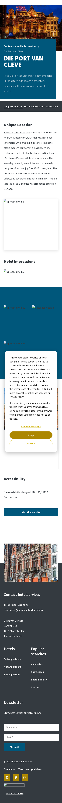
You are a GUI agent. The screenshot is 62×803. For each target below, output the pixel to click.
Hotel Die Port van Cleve (17, 132)
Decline (31, 443)
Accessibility (53, 106)
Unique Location (13, 106)
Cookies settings (31, 426)
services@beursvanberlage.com (24, 610)
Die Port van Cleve (14, 51)
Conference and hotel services (20, 46)
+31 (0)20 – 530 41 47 (17, 605)
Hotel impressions (34, 106)
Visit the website (31, 512)
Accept (31, 435)
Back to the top (15, 793)
